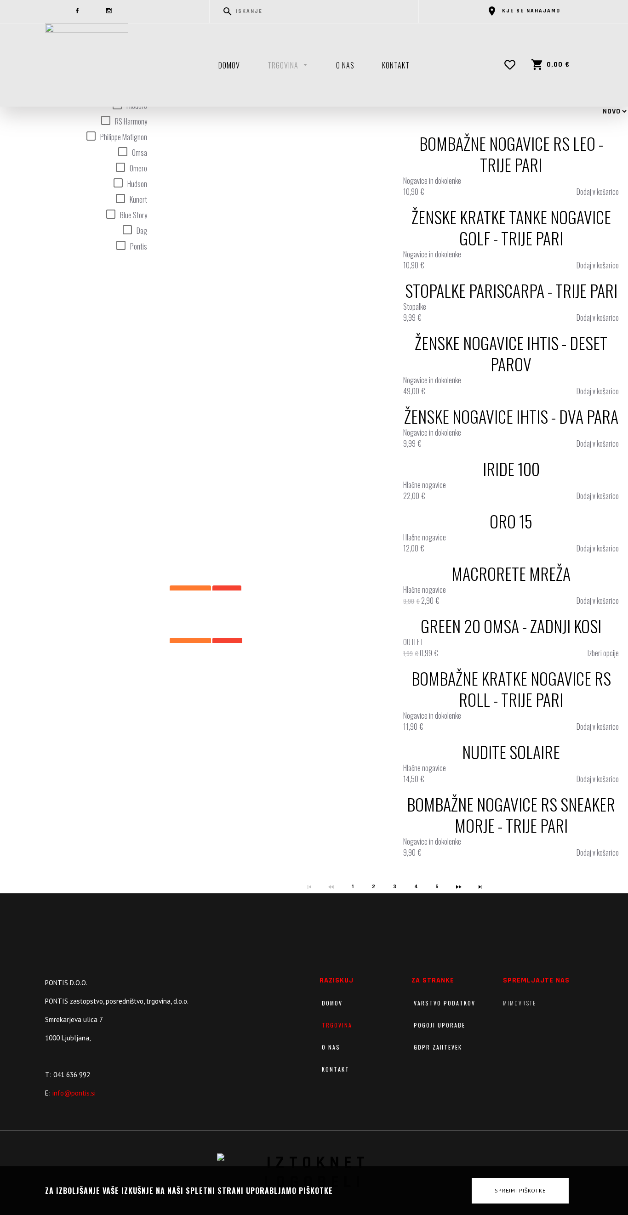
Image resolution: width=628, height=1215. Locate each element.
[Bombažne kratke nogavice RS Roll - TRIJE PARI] (289, 700)
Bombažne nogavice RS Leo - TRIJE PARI (511, 154)
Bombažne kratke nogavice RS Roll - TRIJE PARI (511, 689)
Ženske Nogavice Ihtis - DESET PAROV (511, 353)
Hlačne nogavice (424, 484)
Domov (229, 65)
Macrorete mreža (511, 573)
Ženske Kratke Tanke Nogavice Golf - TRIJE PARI (511, 227)
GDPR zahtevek (438, 1047)
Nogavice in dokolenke (432, 180)
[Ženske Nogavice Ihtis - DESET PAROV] (289, 364)
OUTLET (413, 641)
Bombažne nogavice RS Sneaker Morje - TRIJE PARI (511, 815)
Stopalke (414, 306)
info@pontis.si (74, 1093)
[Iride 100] (289, 480)
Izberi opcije (603, 653)
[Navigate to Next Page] (459, 887)
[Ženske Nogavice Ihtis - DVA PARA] (289, 427)
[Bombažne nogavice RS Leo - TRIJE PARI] (289, 165)
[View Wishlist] (512, 64)
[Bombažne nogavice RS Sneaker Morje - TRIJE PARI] (289, 826)
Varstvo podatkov (444, 1003)
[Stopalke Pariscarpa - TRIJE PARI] (289, 301)
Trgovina (283, 65)
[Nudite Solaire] (289, 763)
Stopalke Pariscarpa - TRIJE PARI (511, 290)
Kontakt (396, 65)
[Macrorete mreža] (289, 584)
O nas (345, 65)
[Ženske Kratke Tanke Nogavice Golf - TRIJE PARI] (289, 238)
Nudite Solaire (511, 751)
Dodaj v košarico (598, 191)
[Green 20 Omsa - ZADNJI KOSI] (289, 637)
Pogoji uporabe (439, 1025)
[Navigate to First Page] (310, 887)
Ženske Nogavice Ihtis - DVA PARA (511, 416)
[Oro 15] (289, 532)
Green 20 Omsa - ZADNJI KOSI (511, 625)
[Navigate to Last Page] (481, 887)
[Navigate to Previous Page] (331, 887)
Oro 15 (511, 521)
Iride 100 (511, 468)
